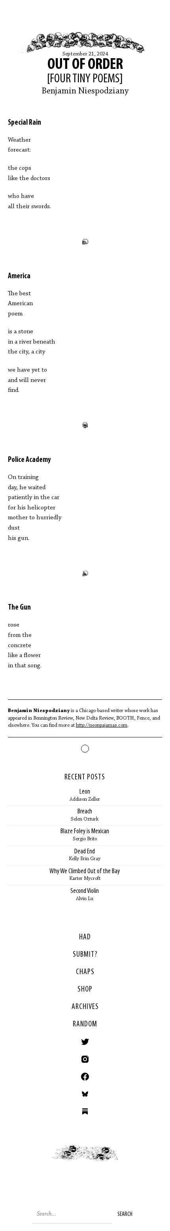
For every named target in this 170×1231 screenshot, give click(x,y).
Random (85, 1024)
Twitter (85, 1042)
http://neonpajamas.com (101, 725)
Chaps (85, 972)
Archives (85, 1007)
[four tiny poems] (85, 79)
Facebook (85, 1076)
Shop (85, 990)
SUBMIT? (85, 955)
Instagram (85, 1059)
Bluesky (85, 1094)
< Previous (42, 1160)
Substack (85, 1111)
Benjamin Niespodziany (85, 91)
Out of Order (85, 65)
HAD (85, 937)
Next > (127, 1160)
